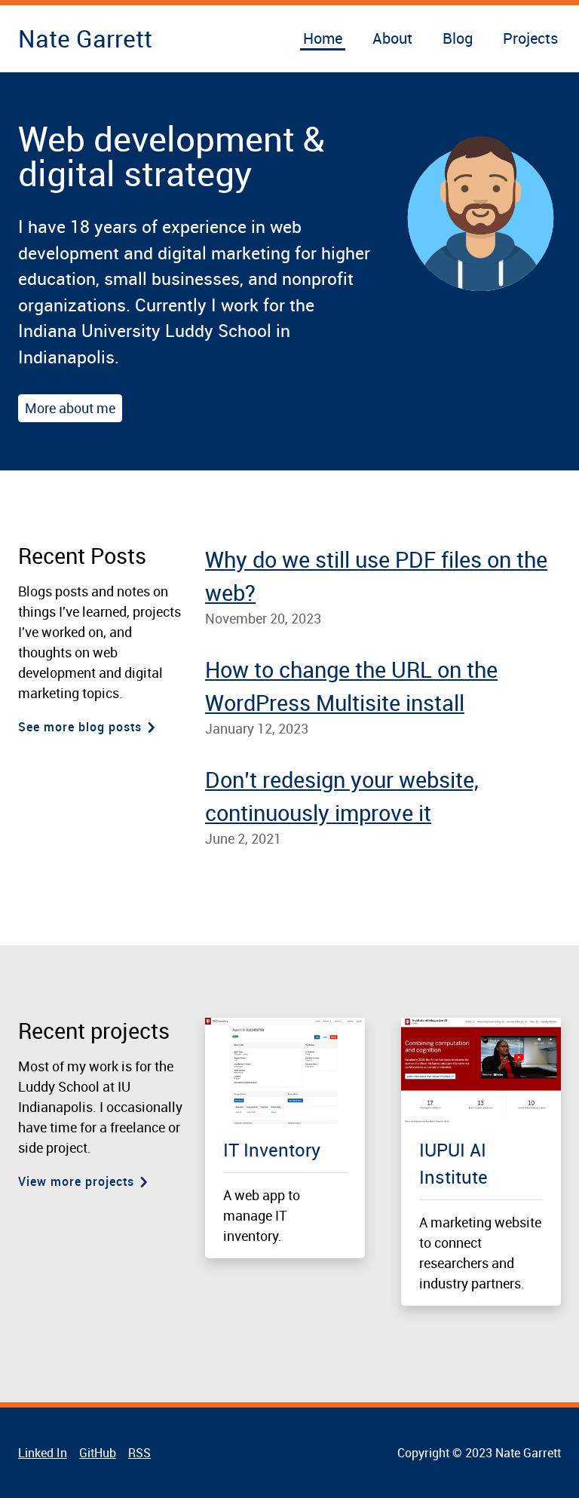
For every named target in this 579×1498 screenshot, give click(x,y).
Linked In (42, 1452)
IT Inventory (271, 1150)
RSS (139, 1452)
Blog (458, 38)
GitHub (97, 1452)
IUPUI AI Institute (453, 1163)
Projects (530, 38)
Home (322, 38)
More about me (70, 408)
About (392, 38)
